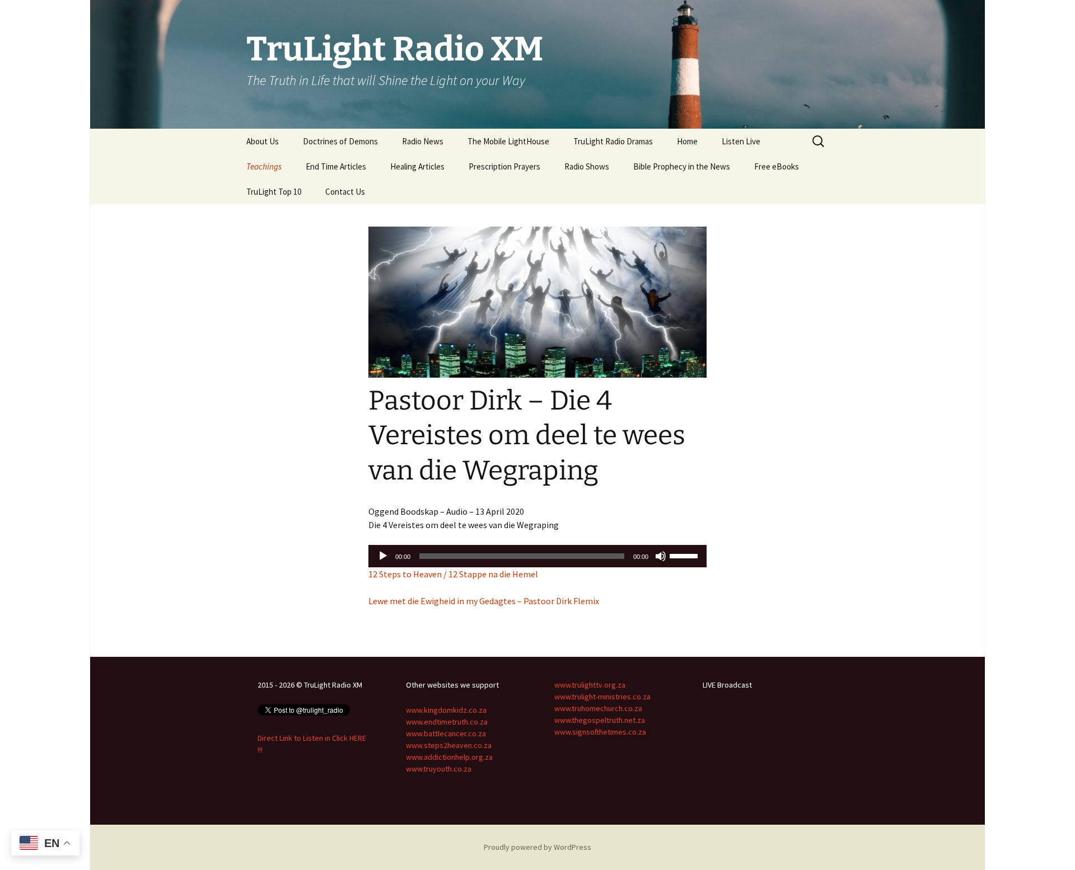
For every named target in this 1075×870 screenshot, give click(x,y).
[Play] (383, 556)
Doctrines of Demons (340, 141)
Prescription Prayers (504, 166)
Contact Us (345, 191)
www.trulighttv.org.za (589, 685)
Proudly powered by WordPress (537, 847)
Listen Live (741, 141)
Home (687, 141)
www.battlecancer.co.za (446, 733)
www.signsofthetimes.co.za (600, 732)
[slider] (685, 555)
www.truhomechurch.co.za (598, 708)
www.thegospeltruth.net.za (599, 720)
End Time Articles (336, 166)
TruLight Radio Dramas (613, 141)
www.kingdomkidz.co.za (446, 710)
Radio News (422, 141)
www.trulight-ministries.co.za (602, 697)
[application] (537, 556)
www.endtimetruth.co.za (447, 722)
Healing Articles (417, 166)
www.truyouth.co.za (438, 769)
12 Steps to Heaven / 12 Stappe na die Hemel (453, 574)
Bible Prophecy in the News (681, 166)
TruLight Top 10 (273, 191)
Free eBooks (776, 166)
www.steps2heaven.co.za (449, 745)
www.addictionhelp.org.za (449, 757)
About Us (262, 141)
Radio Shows (586, 166)
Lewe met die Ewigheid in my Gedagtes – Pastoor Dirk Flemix (483, 600)
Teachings (264, 166)
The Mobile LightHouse (508, 141)
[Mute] (660, 556)
